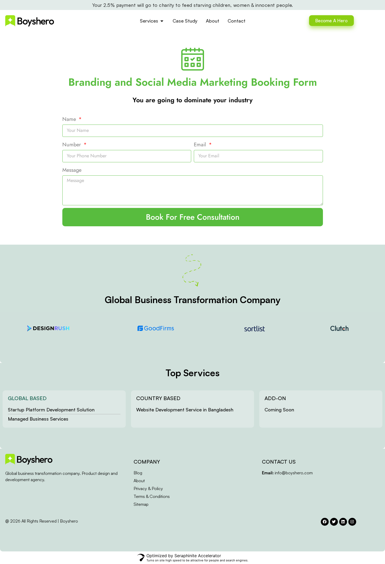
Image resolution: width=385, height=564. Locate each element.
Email (201, 144)
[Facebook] (325, 522)
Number (72, 144)
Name (70, 119)
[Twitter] (334, 522)
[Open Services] (162, 20)
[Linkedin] (343, 522)
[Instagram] (352, 522)
